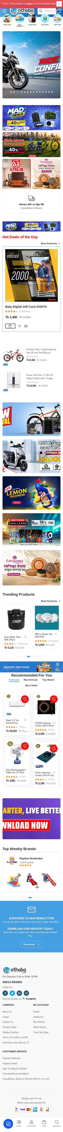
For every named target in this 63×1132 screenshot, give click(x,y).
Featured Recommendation (16, 1073)
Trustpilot (30, 999)
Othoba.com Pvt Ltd (31, 1098)
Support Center (10, 1063)
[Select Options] (10, 326)
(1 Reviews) (25, 311)
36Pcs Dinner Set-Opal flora (44, 635)
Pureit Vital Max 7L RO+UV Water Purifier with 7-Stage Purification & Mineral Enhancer (41, 378)
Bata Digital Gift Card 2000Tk (26, 306)
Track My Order (41, 1032)
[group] (31, 64)
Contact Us (8, 1022)
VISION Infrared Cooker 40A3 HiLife (44, 724)
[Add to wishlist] (19, 326)
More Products (49, 243)
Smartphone (32, 24)
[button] (11, 92)
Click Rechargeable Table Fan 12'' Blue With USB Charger (15, 772)
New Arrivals (31, 679)
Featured (14, 679)
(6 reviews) (52, 730)
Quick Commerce (19, 25)
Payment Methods (11, 1058)
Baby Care (57, 24)
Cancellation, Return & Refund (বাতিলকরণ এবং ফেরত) (26, 1079)
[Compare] (25, 326)
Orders (36, 1011)
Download (29, 944)
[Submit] (41, 10)
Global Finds (7, 24)
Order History (39, 1027)
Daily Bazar (45, 24)
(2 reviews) (23, 727)
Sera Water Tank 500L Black (12, 638)
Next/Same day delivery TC (16, 1042)
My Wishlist (39, 1022)
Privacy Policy (10, 1027)
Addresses (38, 1017)
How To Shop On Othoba (15, 1068)
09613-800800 (12, 982)
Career (6, 1017)
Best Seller (31, 685)
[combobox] (46, 11)
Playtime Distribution (31, 858)
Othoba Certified (10, 1032)
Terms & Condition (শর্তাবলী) (15, 1037)
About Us (7, 1011)
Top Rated (48, 679)
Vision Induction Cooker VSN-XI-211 (44, 774)
